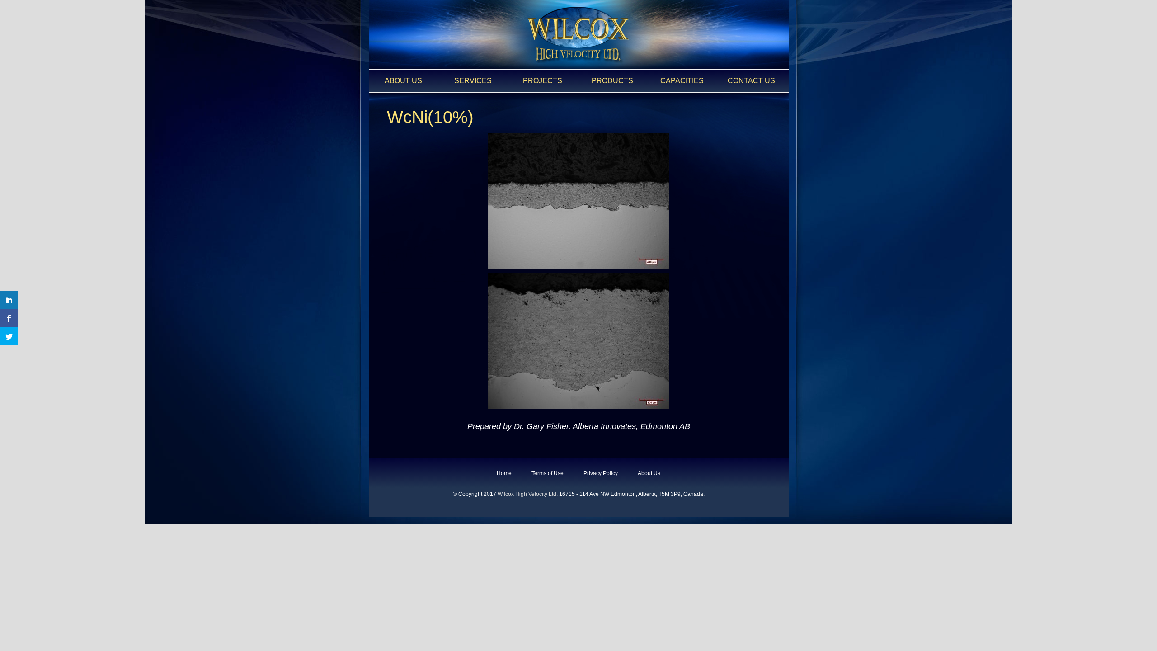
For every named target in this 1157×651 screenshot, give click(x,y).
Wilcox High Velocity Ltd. (528, 494)
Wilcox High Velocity (578, 34)
